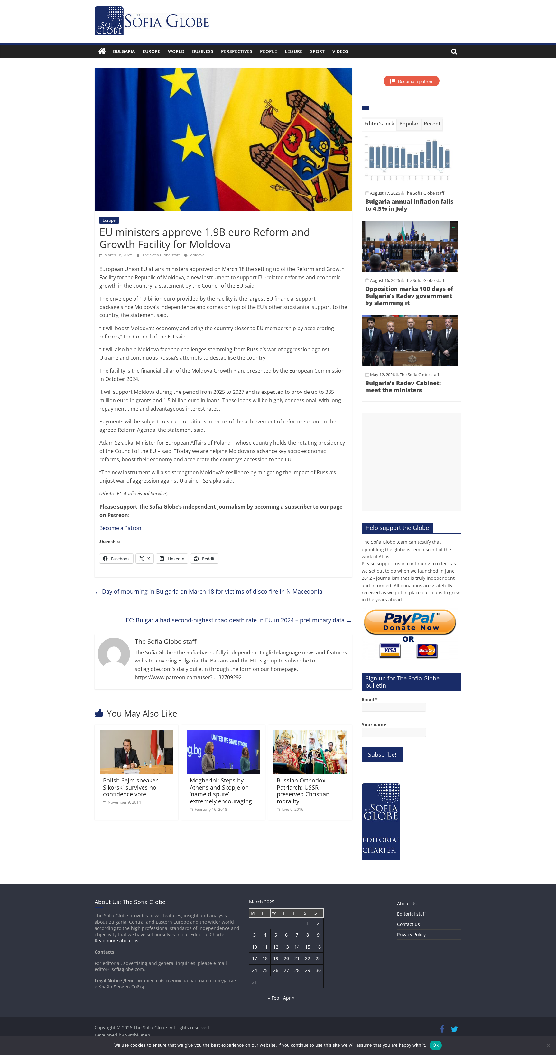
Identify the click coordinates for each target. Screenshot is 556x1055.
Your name (374, 724)
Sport (317, 51)
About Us (407, 904)
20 (286, 958)
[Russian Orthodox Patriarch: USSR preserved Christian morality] (310, 733)
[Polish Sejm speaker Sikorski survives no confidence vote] (136, 733)
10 (254, 947)
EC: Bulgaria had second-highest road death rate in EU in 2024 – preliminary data (239, 620)
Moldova (197, 255)
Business (202, 51)
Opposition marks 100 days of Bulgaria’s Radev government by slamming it (409, 295)
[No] (548, 1045)
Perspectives (236, 51)
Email (370, 699)
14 (297, 947)
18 (265, 958)
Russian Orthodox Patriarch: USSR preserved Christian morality (303, 790)
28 (297, 970)
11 (265, 947)
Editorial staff (411, 914)
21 (297, 958)
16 (318, 947)
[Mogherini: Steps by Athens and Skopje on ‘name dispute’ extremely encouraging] (223, 733)
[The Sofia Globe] (102, 51)
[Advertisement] (411, 462)
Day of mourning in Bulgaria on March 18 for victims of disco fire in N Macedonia (208, 591)
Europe (151, 51)
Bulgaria (124, 51)
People (268, 51)
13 (286, 947)
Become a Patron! (121, 528)
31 (254, 982)
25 (265, 970)
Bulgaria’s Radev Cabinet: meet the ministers (403, 386)
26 (275, 970)
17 (254, 958)
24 (254, 970)
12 (275, 947)
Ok (436, 1045)
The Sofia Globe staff (161, 255)
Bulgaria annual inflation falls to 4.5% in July (409, 205)
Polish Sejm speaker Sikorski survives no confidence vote (130, 787)
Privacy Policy (411, 934)
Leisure (293, 51)
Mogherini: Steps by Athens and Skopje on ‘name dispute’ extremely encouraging (221, 790)
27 (286, 970)
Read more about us (116, 941)
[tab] (379, 125)
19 (275, 958)
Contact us (408, 924)
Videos (340, 51)
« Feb (273, 998)
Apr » (288, 998)
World (176, 51)
